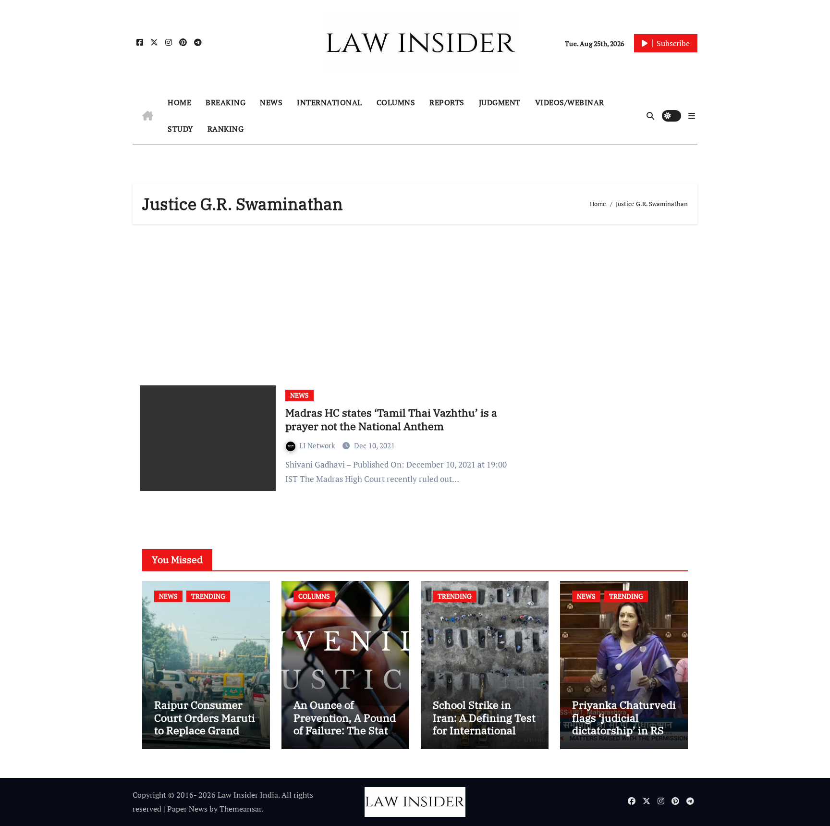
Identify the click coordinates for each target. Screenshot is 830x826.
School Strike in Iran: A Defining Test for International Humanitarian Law (484, 724)
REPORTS (446, 102)
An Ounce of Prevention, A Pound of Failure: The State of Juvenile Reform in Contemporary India (344, 736)
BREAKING (225, 102)
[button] (691, 116)
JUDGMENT (500, 102)
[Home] (147, 116)
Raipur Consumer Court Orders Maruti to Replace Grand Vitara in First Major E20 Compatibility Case (204, 736)
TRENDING (208, 596)
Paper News (187, 808)
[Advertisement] (416, 301)
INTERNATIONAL (329, 102)
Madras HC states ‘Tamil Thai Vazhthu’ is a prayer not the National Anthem (391, 419)
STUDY (180, 128)
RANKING (226, 128)
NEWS (271, 102)
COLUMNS (396, 102)
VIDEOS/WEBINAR (569, 102)
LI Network (318, 445)
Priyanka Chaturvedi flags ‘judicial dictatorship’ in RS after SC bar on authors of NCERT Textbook (624, 736)
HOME (179, 102)
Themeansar (240, 808)
